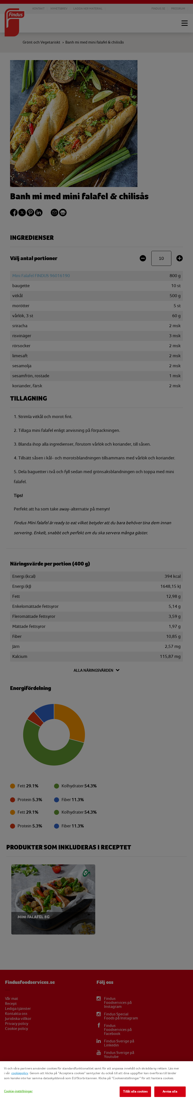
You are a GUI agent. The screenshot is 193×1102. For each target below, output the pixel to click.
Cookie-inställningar (18, 1091)
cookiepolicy (19, 1073)
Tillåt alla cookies (135, 1091)
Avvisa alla (170, 1091)
